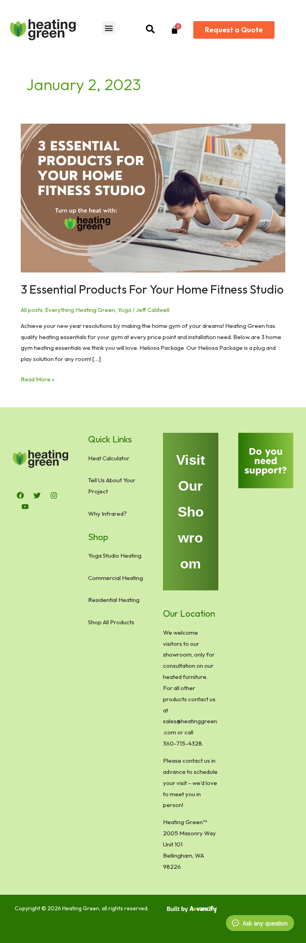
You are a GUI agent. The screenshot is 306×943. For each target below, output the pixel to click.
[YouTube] (25, 506)
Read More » (38, 378)
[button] (109, 27)
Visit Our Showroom (190, 511)
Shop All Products (111, 622)
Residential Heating (113, 600)
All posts (32, 310)
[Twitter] (37, 495)
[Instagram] (53, 495)
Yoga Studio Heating (114, 555)
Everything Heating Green (80, 310)
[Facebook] (20, 495)
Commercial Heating (115, 578)
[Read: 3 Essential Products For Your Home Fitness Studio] (153, 197)
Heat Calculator (108, 458)
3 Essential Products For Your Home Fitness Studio (152, 289)
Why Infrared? (107, 513)
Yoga (124, 310)
